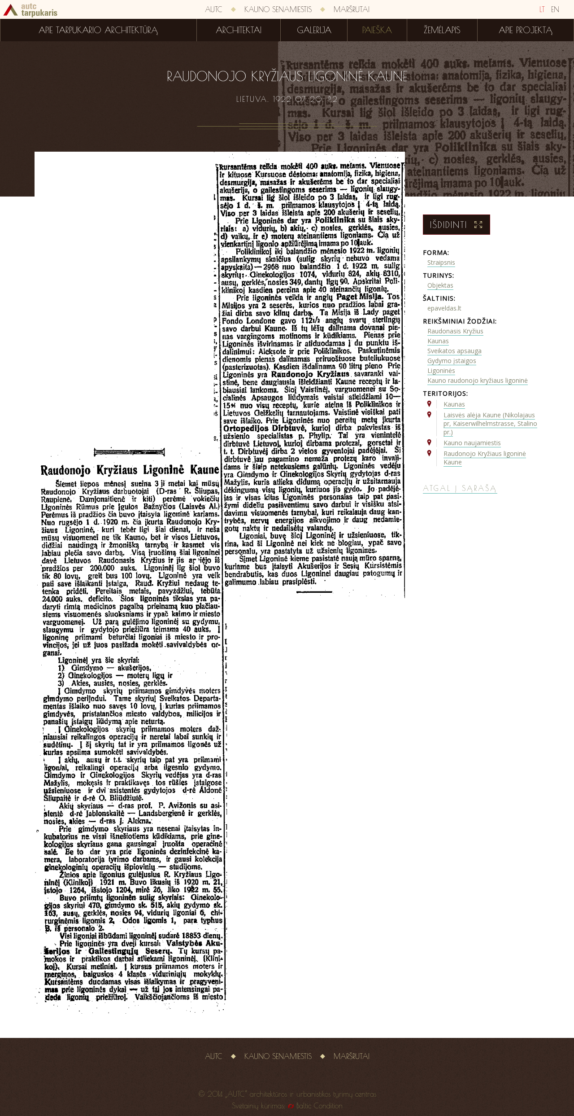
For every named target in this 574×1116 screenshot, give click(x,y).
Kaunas (438, 341)
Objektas (440, 285)
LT (542, 9)
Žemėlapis (442, 30)
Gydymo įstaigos (451, 360)
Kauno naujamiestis (472, 442)
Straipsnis (441, 262)
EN (555, 9)
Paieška (377, 30)
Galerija (314, 30)
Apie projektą (525, 30)
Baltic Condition (319, 1106)
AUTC (213, 9)
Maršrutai (352, 9)
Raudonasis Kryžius (455, 331)
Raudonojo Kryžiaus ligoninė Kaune (485, 457)
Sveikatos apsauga (454, 350)
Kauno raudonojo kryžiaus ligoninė (477, 380)
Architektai (238, 30)
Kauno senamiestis (278, 9)
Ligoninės (441, 370)
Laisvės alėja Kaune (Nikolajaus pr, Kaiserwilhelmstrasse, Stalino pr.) (490, 423)
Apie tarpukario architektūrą (98, 30)
